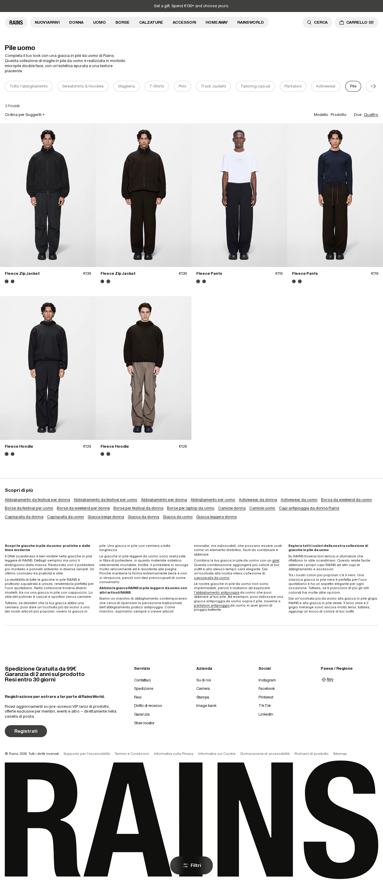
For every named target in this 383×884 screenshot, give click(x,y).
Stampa (202, 697)
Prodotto (338, 114)
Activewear (326, 86)
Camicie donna (232, 508)
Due (357, 114)
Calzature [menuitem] (151, 22)
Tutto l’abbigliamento (29, 86)
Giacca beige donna (106, 517)
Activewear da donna (258, 499)
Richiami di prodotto (311, 753)
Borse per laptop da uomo (191, 508)
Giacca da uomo (178, 517)
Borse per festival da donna (138, 508)
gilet (275, 560)
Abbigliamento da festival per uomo (105, 499)
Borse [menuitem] (122, 22)
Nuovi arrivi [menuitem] (47, 22)
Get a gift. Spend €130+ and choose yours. (191, 6)
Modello (321, 114)
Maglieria (126, 86)
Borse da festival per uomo (29, 508)
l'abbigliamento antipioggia (216, 592)
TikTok (265, 705)
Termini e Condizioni (132, 753)
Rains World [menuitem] (250, 22)
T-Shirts (156, 86)
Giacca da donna (143, 517)
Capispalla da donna (24, 517)
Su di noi (203, 680)
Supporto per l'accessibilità (87, 753)
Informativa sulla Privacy (173, 753)
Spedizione (143, 688)
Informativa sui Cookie (216, 753)
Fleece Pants (209, 273)
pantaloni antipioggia (212, 605)
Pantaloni (293, 86)
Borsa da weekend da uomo (346, 499)
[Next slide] (374, 86)
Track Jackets (213, 86)
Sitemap (340, 753)
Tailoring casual (255, 86)
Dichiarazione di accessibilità (265, 753)
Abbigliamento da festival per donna (37, 499)
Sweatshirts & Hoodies (83, 86)
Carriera (203, 688)
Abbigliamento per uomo (213, 499)
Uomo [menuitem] (99, 22)
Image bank (206, 705)
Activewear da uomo (299, 499)
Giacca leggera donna (216, 517)
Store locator (144, 723)
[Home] (16, 22)
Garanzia (142, 714)
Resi (138, 697)
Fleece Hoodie (19, 446)
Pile (353, 86)
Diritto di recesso (148, 705)
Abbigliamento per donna (164, 499)
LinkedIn (266, 714)
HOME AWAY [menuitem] (217, 22)
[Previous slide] (8, 86)
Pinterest (266, 697)
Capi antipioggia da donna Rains (309, 508)
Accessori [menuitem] (184, 22)
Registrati (25, 731)
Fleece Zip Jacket (22, 273)
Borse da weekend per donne (83, 508)
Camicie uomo (262, 508)
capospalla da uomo (212, 578)
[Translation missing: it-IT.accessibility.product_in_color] (48, 195)
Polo (182, 86)
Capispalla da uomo (65, 517)
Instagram (267, 680)
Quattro (371, 114)
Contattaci (142, 680)
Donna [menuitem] (76, 22)
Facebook (267, 688)
